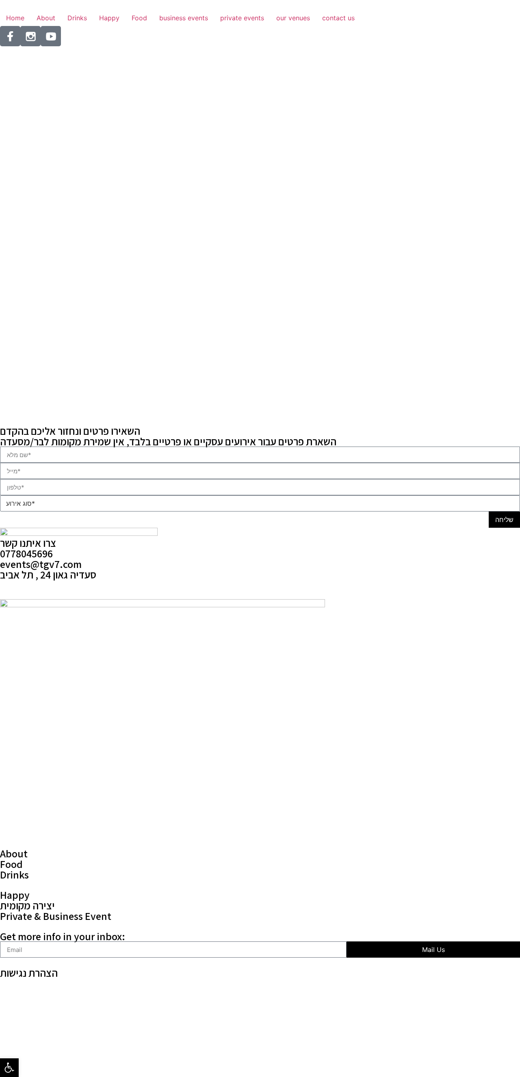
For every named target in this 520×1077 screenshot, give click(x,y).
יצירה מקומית (27, 905)
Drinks (14, 874)
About (14, 853)
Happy (15, 895)
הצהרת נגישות (29, 973)
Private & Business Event (55, 916)
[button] (9, 1067)
